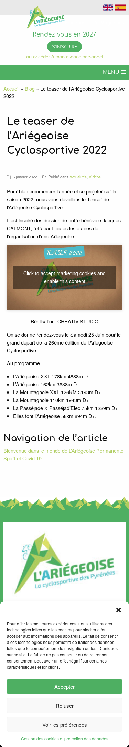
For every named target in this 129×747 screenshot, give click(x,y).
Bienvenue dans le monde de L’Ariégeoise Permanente (63, 450)
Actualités (78, 176)
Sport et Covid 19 (22, 458)
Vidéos (95, 176)
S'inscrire (64, 47)
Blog (30, 88)
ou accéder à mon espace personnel (64, 57)
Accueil (11, 88)
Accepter (64, 686)
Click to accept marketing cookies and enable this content (64, 277)
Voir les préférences (64, 724)
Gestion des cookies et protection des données (64, 738)
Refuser (65, 705)
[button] (118, 610)
